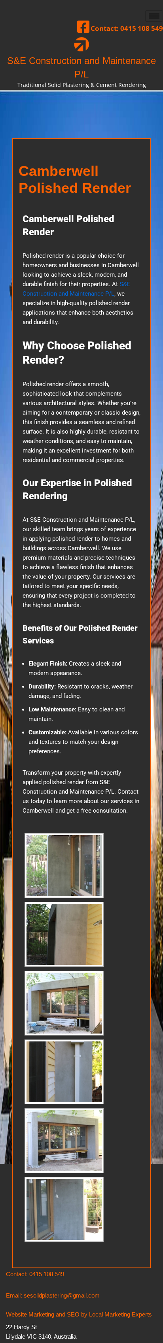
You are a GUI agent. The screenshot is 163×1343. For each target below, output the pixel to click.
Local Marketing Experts (120, 1314)
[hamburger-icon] (154, 16)
